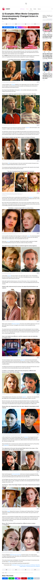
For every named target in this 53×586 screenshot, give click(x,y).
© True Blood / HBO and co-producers (7, 394)
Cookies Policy (45, 16)
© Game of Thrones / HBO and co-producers (8, 160)
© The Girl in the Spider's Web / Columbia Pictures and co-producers (11, 435)
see (9, 561)
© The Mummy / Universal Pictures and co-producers (9, 508)
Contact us (44, 15)
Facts (43, 39)
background (31, 197)
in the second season (16, 474)
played (8, 511)
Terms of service (50, 16)
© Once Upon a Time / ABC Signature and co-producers (10, 471)
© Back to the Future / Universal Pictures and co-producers (10, 233)
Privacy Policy (48, 15)
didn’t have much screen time (15, 554)
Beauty (44, 59)
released (26, 437)
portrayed (13, 84)
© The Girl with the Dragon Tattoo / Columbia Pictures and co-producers (12, 434)
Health (47, 59)
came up (8, 241)
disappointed (6, 445)
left (8, 163)
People (46, 39)
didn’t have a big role (15, 323)
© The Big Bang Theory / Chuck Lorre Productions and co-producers (11, 357)
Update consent (45, 17)
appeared (27, 127)
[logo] (6, 9)
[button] (45, 33)
